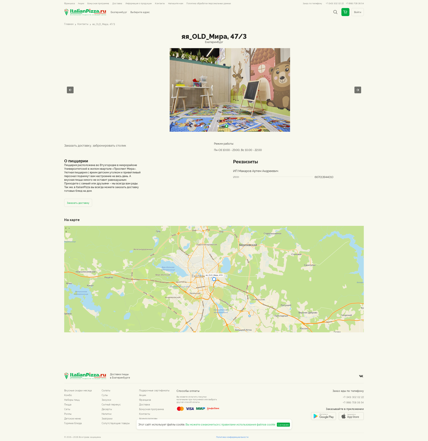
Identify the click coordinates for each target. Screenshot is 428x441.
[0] (201, 126)
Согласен (283, 424)
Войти (357, 12)
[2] (218, 126)
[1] (210, 126)
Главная (68, 23)
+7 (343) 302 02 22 (335, 3)
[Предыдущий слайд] (70, 90)
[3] (226, 126)
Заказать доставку (78, 202)
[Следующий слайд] (357, 90)
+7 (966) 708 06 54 (355, 3)
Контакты (82, 23)
